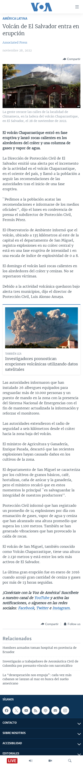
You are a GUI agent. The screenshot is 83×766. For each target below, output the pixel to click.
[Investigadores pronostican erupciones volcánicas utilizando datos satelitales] (41, 327)
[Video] (50, 760)
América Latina (15, 19)
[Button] (71, 59)
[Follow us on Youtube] (26, 710)
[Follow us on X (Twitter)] (16, 710)
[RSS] (36, 710)
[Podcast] (46, 710)
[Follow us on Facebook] (7, 710)
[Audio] (30, 760)
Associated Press (15, 42)
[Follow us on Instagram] (65, 710)
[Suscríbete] (55, 710)
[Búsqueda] (69, 760)
